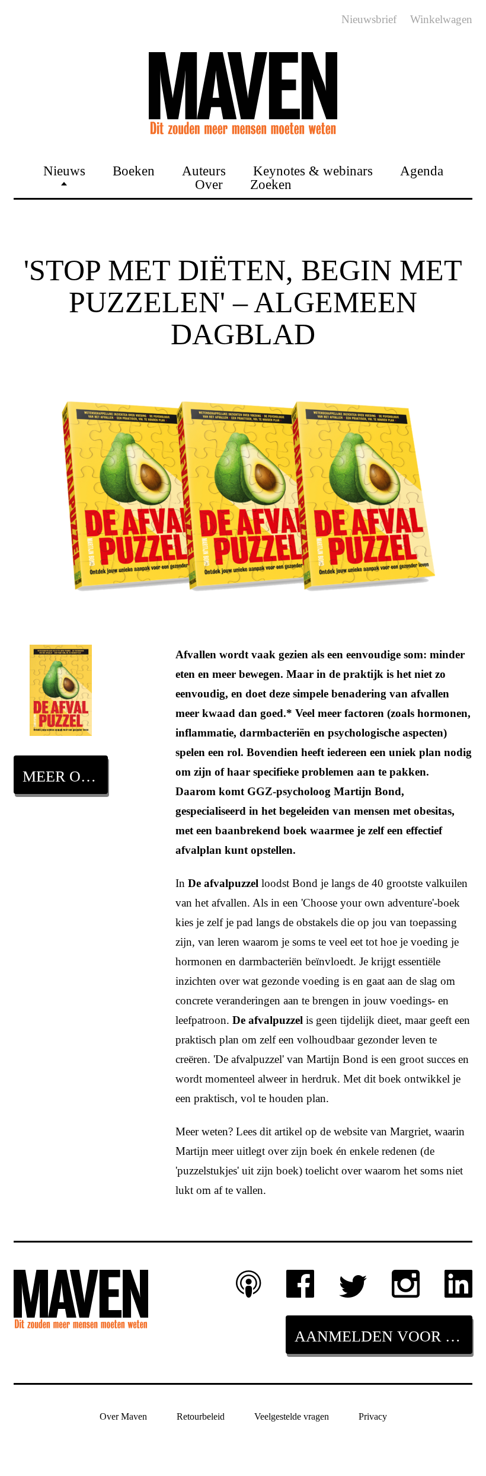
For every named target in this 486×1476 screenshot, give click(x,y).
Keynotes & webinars (313, 170)
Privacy (373, 1416)
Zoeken (271, 184)
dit (265, 1131)
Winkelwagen (441, 19)
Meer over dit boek (65, 776)
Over (209, 184)
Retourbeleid (201, 1416)
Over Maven (123, 1416)
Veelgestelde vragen (291, 1416)
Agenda (421, 170)
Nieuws (64, 170)
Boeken (134, 170)
